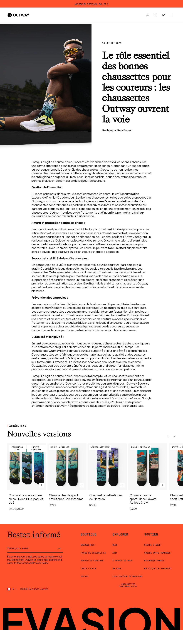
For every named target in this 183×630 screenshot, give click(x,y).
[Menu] (170, 15)
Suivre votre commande (157, 553)
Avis (114, 553)
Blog (114, 545)
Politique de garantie (157, 569)
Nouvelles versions (92, 561)
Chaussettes (88, 545)
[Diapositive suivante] (174, 437)
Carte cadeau (88, 569)
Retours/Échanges (154, 561)
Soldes (84, 576)
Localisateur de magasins (127, 576)
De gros (116, 569)
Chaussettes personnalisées (128, 585)
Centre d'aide (152, 545)
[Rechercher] (155, 15)
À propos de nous (122, 561)
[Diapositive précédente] (168, 437)
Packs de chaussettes (93, 553)
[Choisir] (41, 485)
